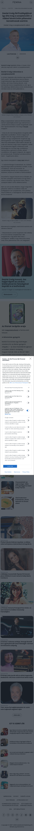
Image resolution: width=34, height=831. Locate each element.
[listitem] (17, 387)
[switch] (28, 391)
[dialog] (17, 415)
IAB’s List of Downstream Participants (19, 382)
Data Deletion (8, 472)
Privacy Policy (26, 472)
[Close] (30, 359)
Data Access (17, 472)
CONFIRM (10, 466)
